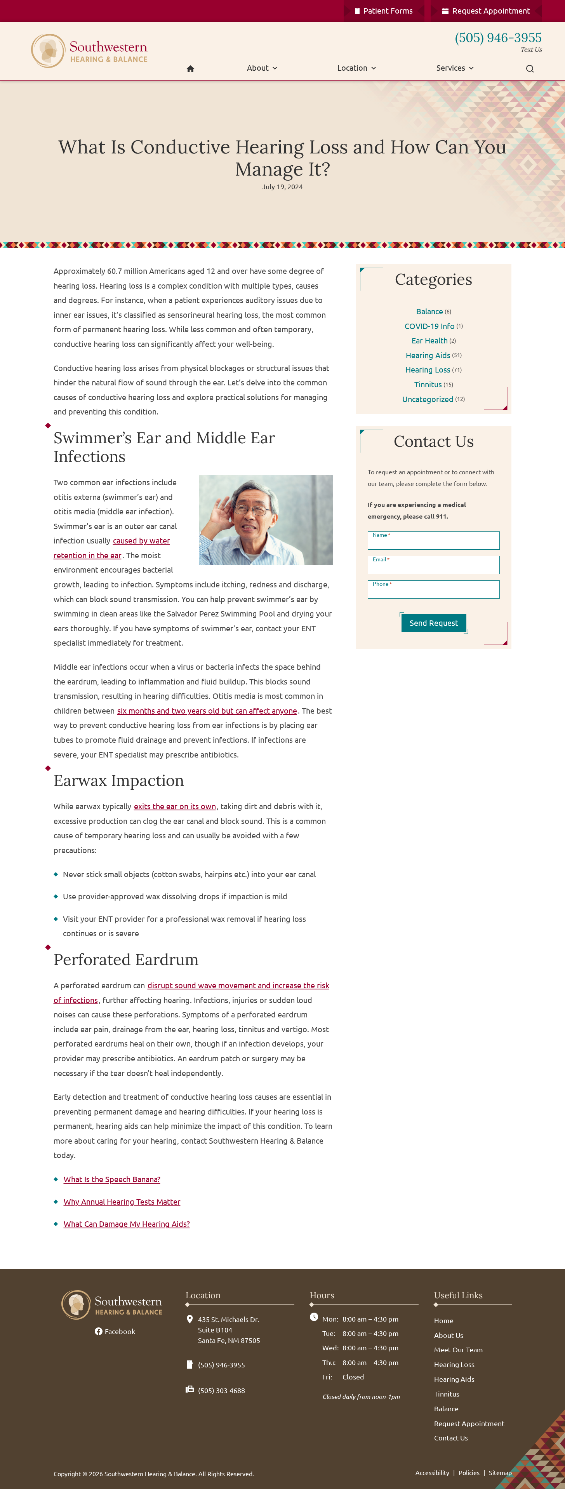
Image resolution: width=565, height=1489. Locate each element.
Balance (429, 311)
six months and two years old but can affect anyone (207, 710)
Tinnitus (428, 384)
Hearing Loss (427, 369)
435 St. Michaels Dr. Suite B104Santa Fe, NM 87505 (229, 1329)
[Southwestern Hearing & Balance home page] (97, 50)
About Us (448, 1335)
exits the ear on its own (175, 806)
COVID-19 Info (430, 326)
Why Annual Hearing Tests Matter (122, 1201)
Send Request (434, 622)
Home (444, 1320)
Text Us (531, 49)
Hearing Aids (428, 355)
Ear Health (430, 340)
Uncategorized (428, 399)
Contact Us (451, 1438)
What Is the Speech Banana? (112, 1179)
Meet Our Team (458, 1349)
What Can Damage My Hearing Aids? (127, 1223)
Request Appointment (469, 1423)
